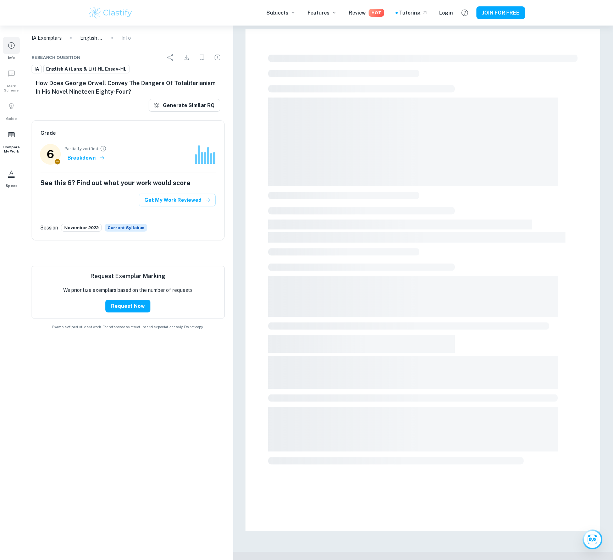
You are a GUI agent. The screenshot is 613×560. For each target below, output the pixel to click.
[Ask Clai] (592, 539)
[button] (11, 48)
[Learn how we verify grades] (103, 148)
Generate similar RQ (189, 105)
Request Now (128, 306)
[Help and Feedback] (465, 13)
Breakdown (81, 158)
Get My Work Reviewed (172, 200)
